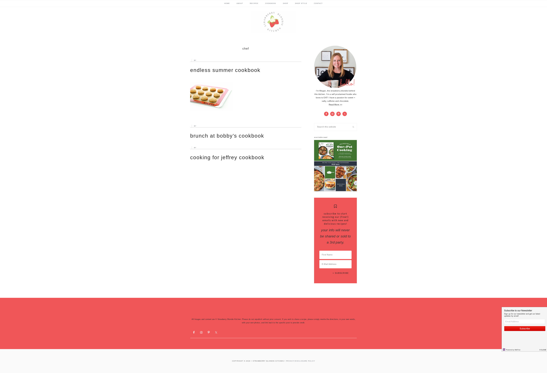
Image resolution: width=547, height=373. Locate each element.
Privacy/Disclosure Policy (300, 361)
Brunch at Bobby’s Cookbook (227, 136)
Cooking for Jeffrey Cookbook (227, 157)
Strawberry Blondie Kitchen (273, 22)
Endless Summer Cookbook (225, 70)
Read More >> (335, 105)
